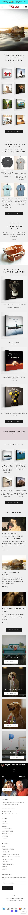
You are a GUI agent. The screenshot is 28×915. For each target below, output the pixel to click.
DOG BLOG (4, 866)
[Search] (23, 6)
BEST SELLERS (5, 852)
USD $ (13, 895)
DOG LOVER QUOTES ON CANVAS (10, 854)
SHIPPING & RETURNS (7, 831)
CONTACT (4, 821)
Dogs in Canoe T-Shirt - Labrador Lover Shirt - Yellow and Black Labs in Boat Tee (21, 175)
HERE (13, 808)
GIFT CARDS (5, 836)
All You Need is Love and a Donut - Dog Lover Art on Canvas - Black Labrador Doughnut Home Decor (14, 306)
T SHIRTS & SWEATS (7, 859)
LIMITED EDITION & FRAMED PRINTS (11, 856)
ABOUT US (7, 789)
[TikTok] (16, 813)
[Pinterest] (9, 813)
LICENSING (4, 826)
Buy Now (14, 239)
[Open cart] (26, 7)
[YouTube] (12, 813)
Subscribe (7, 887)
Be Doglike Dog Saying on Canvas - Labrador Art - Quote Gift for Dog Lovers (14, 377)
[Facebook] (2, 813)
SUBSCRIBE (4, 838)
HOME (3, 847)
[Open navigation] (2, 6)
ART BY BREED (5, 861)
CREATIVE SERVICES (7, 828)
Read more (4, 550)
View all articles (14, 629)
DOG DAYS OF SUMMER (8, 849)
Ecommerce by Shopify (16, 900)
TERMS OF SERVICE (6, 833)
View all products (14, 131)
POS (7, 900)
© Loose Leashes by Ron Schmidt (14, 898)
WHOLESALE (5, 823)
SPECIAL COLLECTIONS (7, 864)
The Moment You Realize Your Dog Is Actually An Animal (12, 536)
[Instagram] (5, 813)
